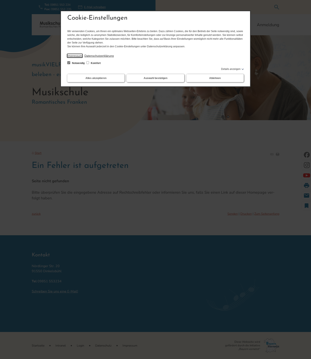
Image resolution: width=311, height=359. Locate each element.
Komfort (95, 63)
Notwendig (78, 63)
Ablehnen (215, 78)
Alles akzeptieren (95, 78)
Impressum (74, 55)
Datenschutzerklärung (99, 55)
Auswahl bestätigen (155, 78)
